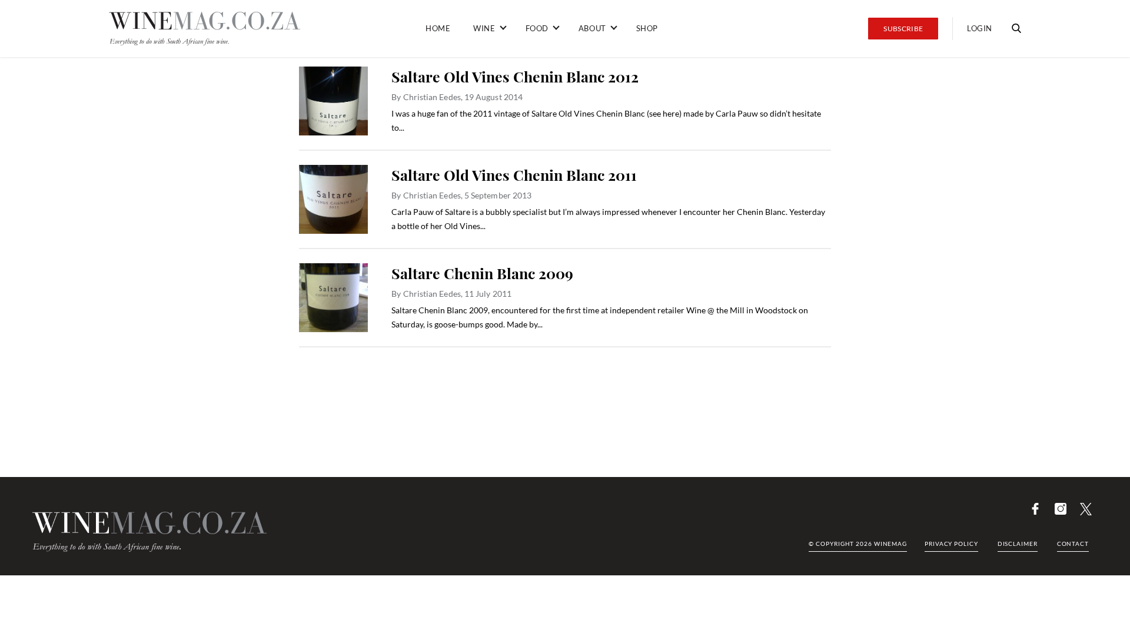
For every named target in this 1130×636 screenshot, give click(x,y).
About (592, 28)
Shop (647, 28)
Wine (484, 28)
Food (537, 28)
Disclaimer (1018, 543)
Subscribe (903, 28)
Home (438, 28)
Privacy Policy (951, 543)
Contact (1073, 543)
